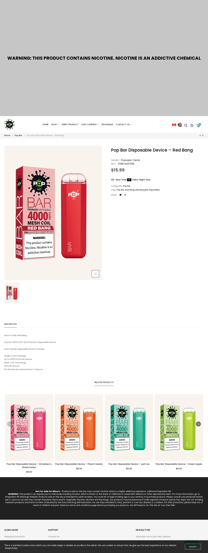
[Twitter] (121, 195)
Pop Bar (18, 135)
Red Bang (129, 189)
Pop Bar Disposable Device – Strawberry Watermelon (29, 465)
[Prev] (200, 135)
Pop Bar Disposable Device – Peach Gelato (79, 464)
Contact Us (53, 536)
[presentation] (9, 424)
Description (10, 324)
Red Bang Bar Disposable (147, 189)
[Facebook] (125, 195)
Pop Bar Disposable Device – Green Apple (179, 464)
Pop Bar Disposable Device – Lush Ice (129, 464)
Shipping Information (14, 536)
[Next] (203, 135)
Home (7, 135)
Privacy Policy (11, 548)
